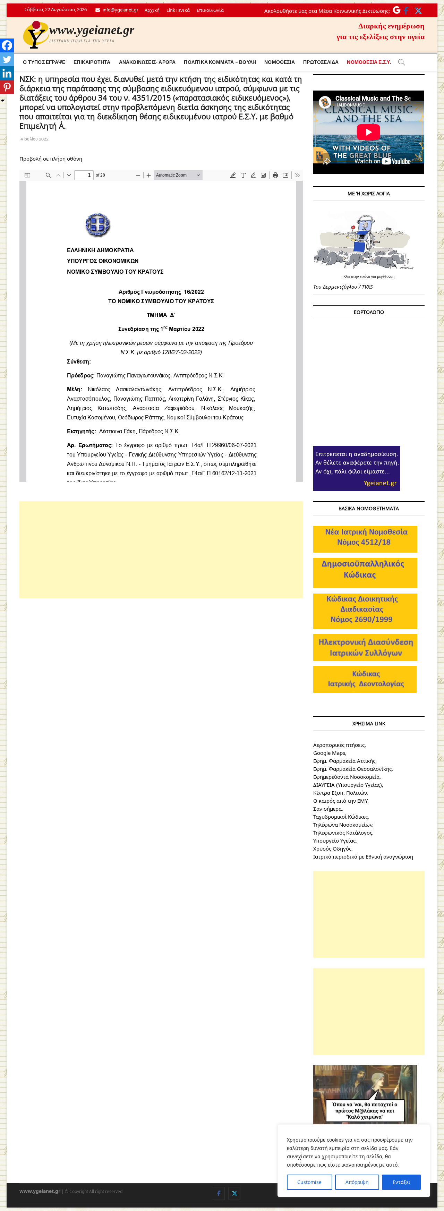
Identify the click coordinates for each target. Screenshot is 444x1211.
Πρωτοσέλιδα (321, 62)
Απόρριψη (357, 1182)
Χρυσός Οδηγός (332, 848)
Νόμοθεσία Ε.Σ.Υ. (369, 62)
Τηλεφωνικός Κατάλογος (342, 832)
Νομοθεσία (279, 62)
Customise (309, 1182)
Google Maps (329, 752)
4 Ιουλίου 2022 (34, 139)
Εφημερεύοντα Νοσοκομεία (346, 776)
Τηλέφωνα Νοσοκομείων (342, 824)
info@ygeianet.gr (120, 10)
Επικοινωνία (210, 10)
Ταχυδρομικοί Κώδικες (340, 816)
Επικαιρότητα (92, 62)
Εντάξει (401, 1182)
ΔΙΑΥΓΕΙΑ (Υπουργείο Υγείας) (347, 784)
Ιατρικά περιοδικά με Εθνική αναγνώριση (363, 856)
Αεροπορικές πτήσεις (339, 744)
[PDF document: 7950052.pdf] (161, 326)
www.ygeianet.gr (91, 30)
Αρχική (152, 10)
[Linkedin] (7, 73)
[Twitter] (7, 59)
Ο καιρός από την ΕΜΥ (340, 800)
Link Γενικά (178, 10)
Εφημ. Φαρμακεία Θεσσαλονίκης (352, 768)
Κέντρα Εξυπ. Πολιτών (340, 792)
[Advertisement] (161, 549)
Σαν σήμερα (327, 808)
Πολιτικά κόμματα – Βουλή (220, 62)
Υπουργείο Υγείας (334, 840)
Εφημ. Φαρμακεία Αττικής (344, 760)
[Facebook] (7, 45)
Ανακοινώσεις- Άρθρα (147, 62)
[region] (354, 1160)
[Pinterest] (7, 87)
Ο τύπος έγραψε (44, 62)
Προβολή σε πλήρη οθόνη (50, 158)
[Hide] (3, 100)
